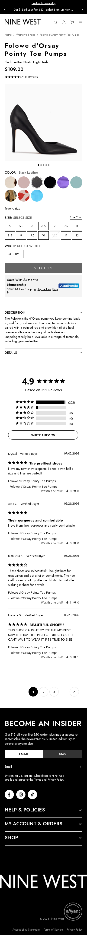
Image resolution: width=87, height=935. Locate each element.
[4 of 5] (46, 165)
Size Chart (76, 217)
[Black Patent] (50, 182)
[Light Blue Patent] (76, 182)
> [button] (74, 692)
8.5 (10, 235)
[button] (68, 491)
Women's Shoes (25, 35)
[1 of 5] (38, 165)
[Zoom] (43, 122)
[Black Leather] (37, 182)
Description (15, 312)
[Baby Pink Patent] (24, 182)
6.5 (43, 226)
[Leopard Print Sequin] (11, 196)
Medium (14, 254)
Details (11, 352)
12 (77, 235)
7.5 (66, 226)
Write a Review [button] (43, 435)
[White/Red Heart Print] (24, 196)
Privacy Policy (74, 930)
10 (43, 235)
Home (8, 35)
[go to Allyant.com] (73, 911)
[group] (43, 10)
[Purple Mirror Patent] (63, 182)
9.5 (32, 235)
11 (65, 235)
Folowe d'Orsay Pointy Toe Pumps (32, 481)
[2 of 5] (41, 165)
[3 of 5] (43, 165)
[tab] (24, 754)
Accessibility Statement (26, 930)
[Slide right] (82, 9)
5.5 (21, 226)
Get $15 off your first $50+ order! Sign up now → (43, 10)
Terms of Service (53, 930)
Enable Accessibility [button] (43, 3)
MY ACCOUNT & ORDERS (33, 824)
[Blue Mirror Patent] (37, 196)
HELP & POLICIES (25, 810)
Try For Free (44, 289)
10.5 (56, 236)
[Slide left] (4, 9)
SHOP (11, 838)
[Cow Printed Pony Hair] (11, 182)
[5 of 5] (48, 165)
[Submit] (80, 767)
